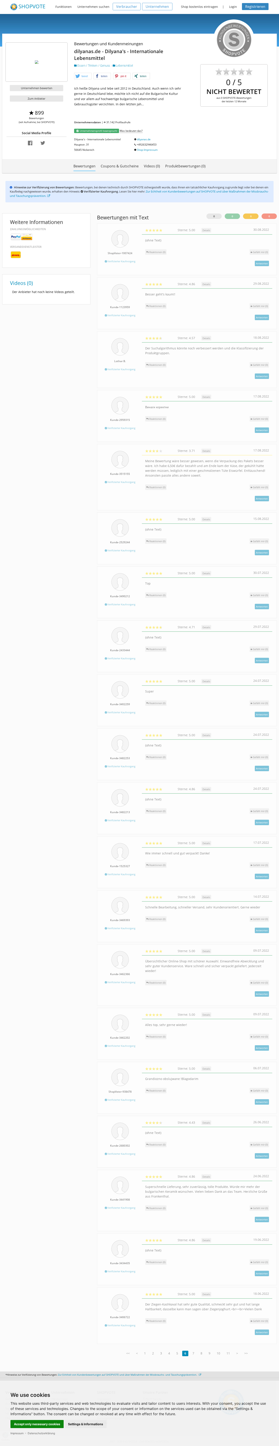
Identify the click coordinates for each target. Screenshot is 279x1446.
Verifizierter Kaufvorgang (121, 261)
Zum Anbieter (36, 99)
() (260, 252)
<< (128, 1353)
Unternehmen (157, 6)
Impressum (17, 1433)
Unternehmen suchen (93, 7)
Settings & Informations (85, 1424)
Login (233, 7)
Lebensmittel (124, 65)
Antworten (262, 263)
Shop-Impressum (147, 150)
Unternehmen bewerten (36, 88)
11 (228, 1353)
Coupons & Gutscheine (120, 166)
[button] (82, 76)
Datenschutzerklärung (41, 1433)
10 (218, 1353)
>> (246, 1353)
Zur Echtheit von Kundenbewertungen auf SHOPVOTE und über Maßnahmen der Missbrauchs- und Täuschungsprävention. (128, 1374)
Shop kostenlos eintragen (199, 7)
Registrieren (255, 6)
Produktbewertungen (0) (185, 166)
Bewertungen (84, 166)
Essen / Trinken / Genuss (94, 65)
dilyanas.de (144, 139)
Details (206, 230)
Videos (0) (152, 166)
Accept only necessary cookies (37, 1424)
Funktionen (63, 7)
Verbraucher (126, 6)
